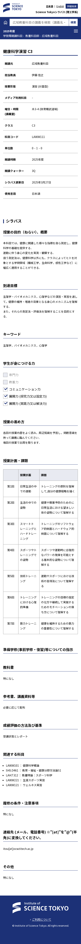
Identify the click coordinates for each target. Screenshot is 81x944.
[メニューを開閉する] (76, 31)
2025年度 (9, 31)
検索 (73, 22)
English (60, 6)
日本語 (49, 6)
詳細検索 (71, 6)
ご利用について (41, 919)
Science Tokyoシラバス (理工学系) (57, 12)
